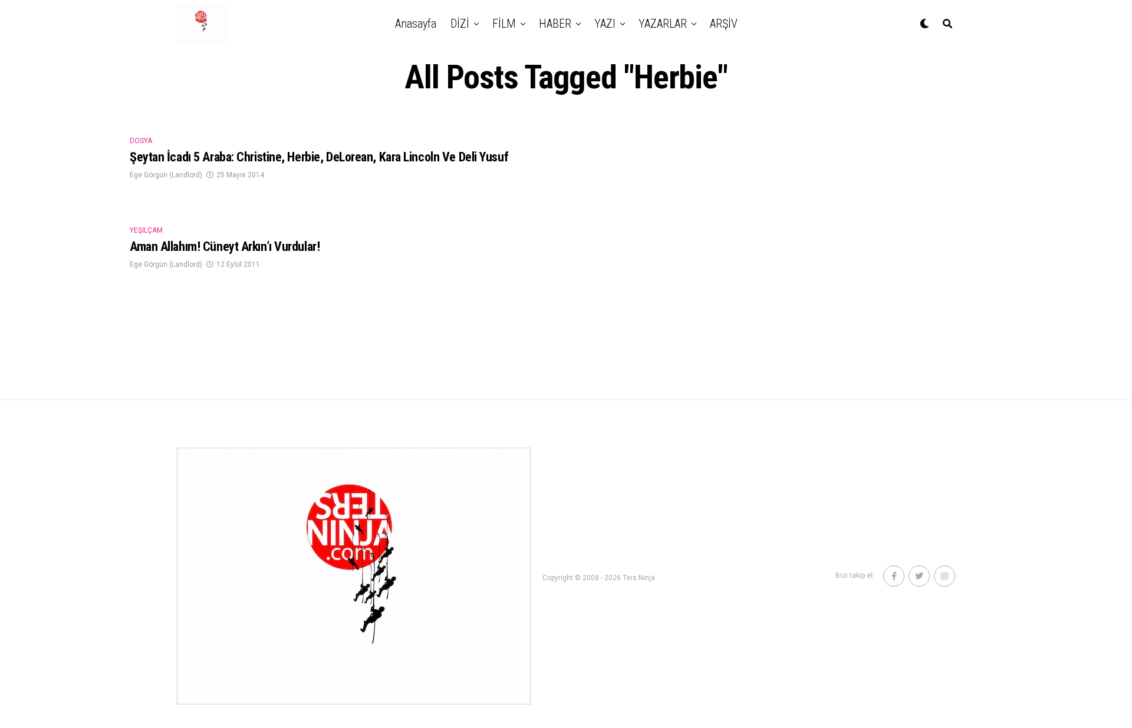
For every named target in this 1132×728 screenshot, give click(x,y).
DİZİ (459, 23)
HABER (555, 23)
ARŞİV (724, 23)
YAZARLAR (663, 23)
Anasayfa (415, 23)
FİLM (504, 23)
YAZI (605, 23)
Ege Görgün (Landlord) (166, 175)
